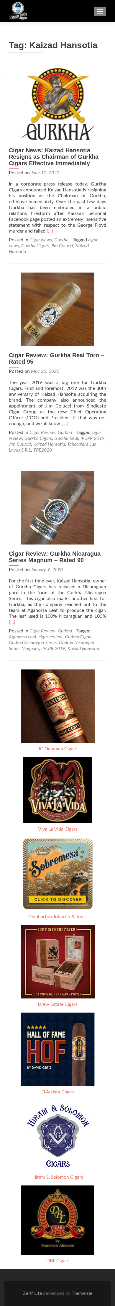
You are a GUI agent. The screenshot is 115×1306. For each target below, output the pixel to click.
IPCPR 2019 (92, 438)
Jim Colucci (62, 245)
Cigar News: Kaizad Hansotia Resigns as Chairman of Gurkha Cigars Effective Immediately (53, 156)
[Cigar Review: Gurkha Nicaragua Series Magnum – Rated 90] (57, 507)
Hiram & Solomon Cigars (57, 1177)
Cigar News (40, 240)
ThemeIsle (82, 1293)
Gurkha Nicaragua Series (33, 642)
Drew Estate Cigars (58, 1004)
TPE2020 (42, 450)
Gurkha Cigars (35, 245)
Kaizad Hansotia (49, 444)
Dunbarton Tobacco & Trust (57, 916)
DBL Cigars (57, 1260)
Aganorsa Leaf (22, 636)
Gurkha (61, 240)
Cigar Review (42, 432)
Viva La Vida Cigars (58, 829)
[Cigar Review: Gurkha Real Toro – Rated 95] (57, 309)
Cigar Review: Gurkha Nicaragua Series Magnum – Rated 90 (55, 556)
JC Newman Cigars (57, 748)
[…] (50, 231)
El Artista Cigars (57, 1092)
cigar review (51, 636)
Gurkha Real (66, 438)
